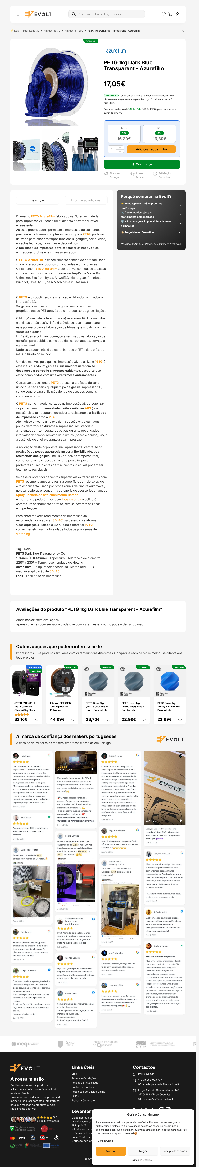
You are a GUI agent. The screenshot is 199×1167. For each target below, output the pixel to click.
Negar (143, 1151)
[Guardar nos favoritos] (184, 30)
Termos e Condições (84, 1078)
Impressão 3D (31, 30)
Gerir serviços (105, 1140)
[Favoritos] (163, 14)
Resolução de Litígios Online (88, 1091)
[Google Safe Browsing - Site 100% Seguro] (22, 1128)
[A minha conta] (177, 14)
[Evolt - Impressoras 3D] (38, 14)
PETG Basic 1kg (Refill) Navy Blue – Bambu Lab (168, 706)
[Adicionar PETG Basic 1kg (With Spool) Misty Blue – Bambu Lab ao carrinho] (108, 692)
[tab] (37, 200)
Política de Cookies (141, 1159)
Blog (74, 1073)
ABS (88, 408)
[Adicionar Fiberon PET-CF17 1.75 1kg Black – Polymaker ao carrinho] (73, 692)
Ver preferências (175, 1151)
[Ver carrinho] (170, 14)
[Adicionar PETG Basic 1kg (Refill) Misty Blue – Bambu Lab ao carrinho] (144, 692)
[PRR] (35, 1145)
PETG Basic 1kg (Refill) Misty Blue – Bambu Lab (133, 706)
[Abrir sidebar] (18, 14)
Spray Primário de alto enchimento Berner (47, 495)
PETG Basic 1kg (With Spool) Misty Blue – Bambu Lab (97, 706)
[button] (55, 84)
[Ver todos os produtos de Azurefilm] (116, 50)
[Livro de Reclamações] (49, 1128)
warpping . (23, 534)
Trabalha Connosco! (84, 1100)
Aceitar (111, 1151)
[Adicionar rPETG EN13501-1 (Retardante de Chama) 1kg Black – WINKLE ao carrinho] (37, 692)
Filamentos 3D (52, 30)
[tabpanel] (62, 399)
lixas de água (71, 499)
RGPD (75, 1096)
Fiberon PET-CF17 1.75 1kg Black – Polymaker (60, 706)
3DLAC (55, 571)
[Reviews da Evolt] (36, 1119)
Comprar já (144, 164)
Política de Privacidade (85, 1082)
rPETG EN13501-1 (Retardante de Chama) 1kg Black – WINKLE (25, 708)
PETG (87, 234)
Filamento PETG (74, 30)
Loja (16, 30)
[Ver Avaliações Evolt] (98, 890)
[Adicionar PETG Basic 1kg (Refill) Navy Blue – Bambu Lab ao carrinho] (180, 692)
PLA (52, 417)
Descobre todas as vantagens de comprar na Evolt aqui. (151, 243)
